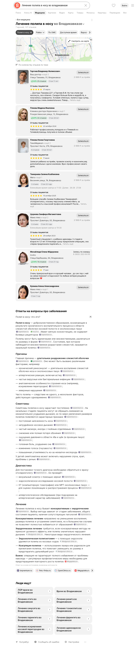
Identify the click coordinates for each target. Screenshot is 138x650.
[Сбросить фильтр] (31, 32)
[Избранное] (114, 5)
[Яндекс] (17, 5)
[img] (36, 89)
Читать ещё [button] (75, 100)
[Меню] (132, 5)
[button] (33, 64)
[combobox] (51, 5)
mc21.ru (36, 332)
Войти (124, 5)
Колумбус (24, 642)
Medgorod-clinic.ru (35, 534)
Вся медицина (23, 19)
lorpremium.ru (23, 332)
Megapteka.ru (72, 561)
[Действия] (92, 20)
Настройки (73, 642)
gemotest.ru (37, 361)
